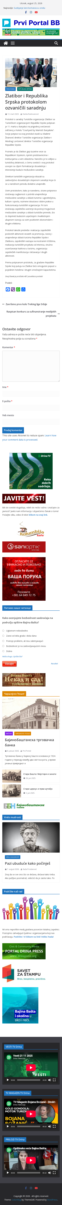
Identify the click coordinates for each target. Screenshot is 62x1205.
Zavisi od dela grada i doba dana (21, 635)
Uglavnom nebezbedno (17, 630)
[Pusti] (7, 1080)
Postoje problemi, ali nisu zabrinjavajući (24, 641)
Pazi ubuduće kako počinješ (27, 863)
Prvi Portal (27, 751)
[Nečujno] (49, 1080)
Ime (5, 387)
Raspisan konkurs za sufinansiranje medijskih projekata (31, 313)
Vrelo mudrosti (12, 857)
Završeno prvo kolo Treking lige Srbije (26, 304)
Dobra (9, 651)
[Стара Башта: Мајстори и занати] (11, 776)
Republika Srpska (25, 89)
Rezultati (54, 664)
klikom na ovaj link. (38, 514)
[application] (31, 1067)
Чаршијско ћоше (22, 734)
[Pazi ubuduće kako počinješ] (31, 837)
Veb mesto (8, 415)
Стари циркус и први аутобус (38, 788)
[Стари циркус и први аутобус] (11, 790)
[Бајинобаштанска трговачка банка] (31, 714)
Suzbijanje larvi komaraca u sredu (29, 8)
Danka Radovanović (31, 114)
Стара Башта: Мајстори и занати (39, 774)
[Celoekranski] (54, 1080)
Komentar (8, 347)
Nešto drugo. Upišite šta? (12, 656)
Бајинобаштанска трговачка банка (29, 742)
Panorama (10, 89)
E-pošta (7, 401)
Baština (9, 734)
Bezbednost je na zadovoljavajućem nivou (26, 646)
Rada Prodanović (30, 869)
